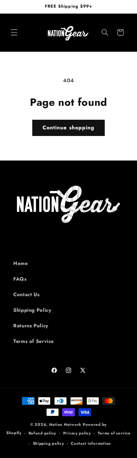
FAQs (20, 279)
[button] (14, 32)
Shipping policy (48, 443)
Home (20, 263)
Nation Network (65, 424)
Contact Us (26, 294)
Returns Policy (31, 325)
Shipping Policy (32, 310)
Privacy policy (77, 433)
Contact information (91, 443)
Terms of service (114, 433)
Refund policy (43, 433)
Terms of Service (33, 341)
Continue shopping (68, 127)
